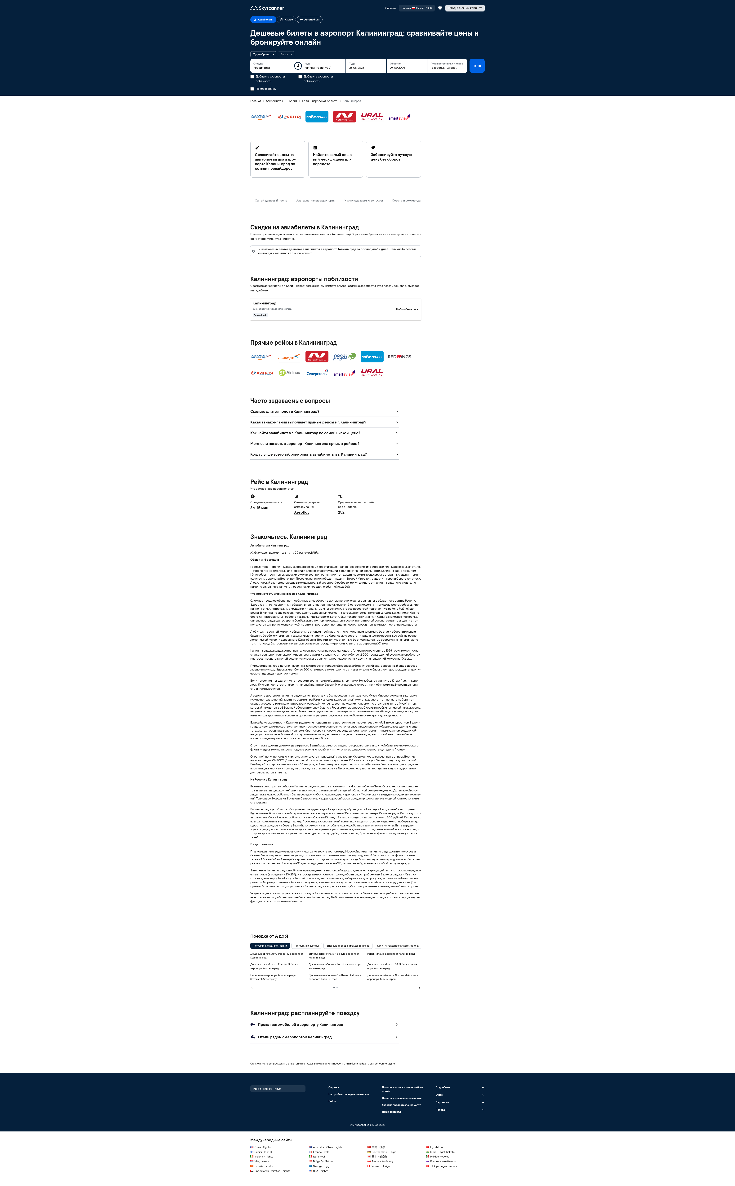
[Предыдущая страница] (251, 987)
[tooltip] (286, 54)
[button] (263, 54)
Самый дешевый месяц (271, 200)
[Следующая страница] (419, 987)
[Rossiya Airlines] (289, 116)
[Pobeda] (316, 116)
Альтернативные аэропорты (315, 200)
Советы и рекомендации (409, 200)
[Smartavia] (399, 116)
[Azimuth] (289, 356)
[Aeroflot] (261, 116)
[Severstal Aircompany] (316, 372)
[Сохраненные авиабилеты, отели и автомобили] (440, 8)
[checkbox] (270, 946)
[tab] (263, 19)
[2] (337, 987)
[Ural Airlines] (372, 116)
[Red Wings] (399, 356)
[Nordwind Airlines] (344, 116)
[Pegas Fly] (344, 356)
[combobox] (274, 67)
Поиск (477, 66)
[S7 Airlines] (289, 372)
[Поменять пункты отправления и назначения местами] (298, 66)
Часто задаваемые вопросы (364, 200)
